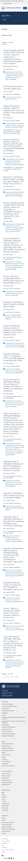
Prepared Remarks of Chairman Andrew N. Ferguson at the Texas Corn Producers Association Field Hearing (13, 110)
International (5, 763)
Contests (4, 801)
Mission (4, 818)
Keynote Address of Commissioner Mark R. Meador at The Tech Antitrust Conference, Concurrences (12, 612)
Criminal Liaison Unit (7, 729)
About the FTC (5, 815)
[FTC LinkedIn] (9, 858)
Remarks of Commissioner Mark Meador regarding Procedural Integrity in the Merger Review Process (14, 194)
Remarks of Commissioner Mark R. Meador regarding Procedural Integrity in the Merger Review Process (13, 180)
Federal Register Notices (8, 750)
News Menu (4, 29)
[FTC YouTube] (11, 858)
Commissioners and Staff (8, 822)
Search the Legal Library (7, 695)
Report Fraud (5, 690)
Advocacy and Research (7, 743)
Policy (3, 741)
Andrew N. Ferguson (10, 120)
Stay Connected (6, 803)
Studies (4, 757)
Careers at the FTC (6, 831)
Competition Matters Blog (8, 735)
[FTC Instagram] (4, 858)
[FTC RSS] (13, 858)
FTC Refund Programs (7, 731)
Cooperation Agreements (8, 748)
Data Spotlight (5, 805)
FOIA (3, 845)
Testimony (4, 759)
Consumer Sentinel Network (8, 727)
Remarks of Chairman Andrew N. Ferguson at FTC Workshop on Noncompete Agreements (13, 585)
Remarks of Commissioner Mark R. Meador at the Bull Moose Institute (13, 304)
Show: (3, 44)
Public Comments (6, 754)
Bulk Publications (6, 784)
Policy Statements (6, 761)
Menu (25, 8)
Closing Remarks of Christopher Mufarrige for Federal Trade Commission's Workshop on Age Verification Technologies (13, 521)
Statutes (4, 715)
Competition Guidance (7, 782)
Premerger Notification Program (9, 706)
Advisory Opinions (6, 745)
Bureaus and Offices (7, 824)
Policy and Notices (6, 841)
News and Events (6, 790)
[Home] (11, 9)
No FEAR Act (4, 847)
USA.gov (3, 851)
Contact (4, 833)
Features (4, 796)
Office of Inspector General (8, 829)
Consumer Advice (6, 773)
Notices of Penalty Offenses (8, 733)
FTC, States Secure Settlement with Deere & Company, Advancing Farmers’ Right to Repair (12, 131)
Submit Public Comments (7, 693)
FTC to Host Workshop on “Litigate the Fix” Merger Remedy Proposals (13, 169)
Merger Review (5, 708)
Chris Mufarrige (9, 257)
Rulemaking (5, 713)
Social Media (5, 810)
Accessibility (4, 843)
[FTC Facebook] (2, 855)
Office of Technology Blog (8, 765)
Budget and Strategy (7, 826)
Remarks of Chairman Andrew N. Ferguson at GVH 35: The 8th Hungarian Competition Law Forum (14, 357)
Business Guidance (6, 780)
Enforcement (5, 701)
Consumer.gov (5, 778)
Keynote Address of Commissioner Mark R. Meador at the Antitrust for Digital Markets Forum (13, 279)
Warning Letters (5, 724)
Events (3, 794)
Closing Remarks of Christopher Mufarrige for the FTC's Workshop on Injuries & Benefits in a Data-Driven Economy (13, 466)
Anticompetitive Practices (8, 710)
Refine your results (7, 35)
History (3, 820)
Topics (3, 799)
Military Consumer (6, 775)
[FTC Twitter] (7, 858)
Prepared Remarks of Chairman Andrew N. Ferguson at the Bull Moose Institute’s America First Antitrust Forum (13, 330)
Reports (4, 752)
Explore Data (5, 808)
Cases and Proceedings (7, 704)
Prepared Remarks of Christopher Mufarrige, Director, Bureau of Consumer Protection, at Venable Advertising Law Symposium (12, 385)
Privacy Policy (5, 838)
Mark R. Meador (9, 94)
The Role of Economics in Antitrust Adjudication (12, 87)
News (4, 19)
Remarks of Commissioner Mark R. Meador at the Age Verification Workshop (13, 495)
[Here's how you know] (12, 2)
